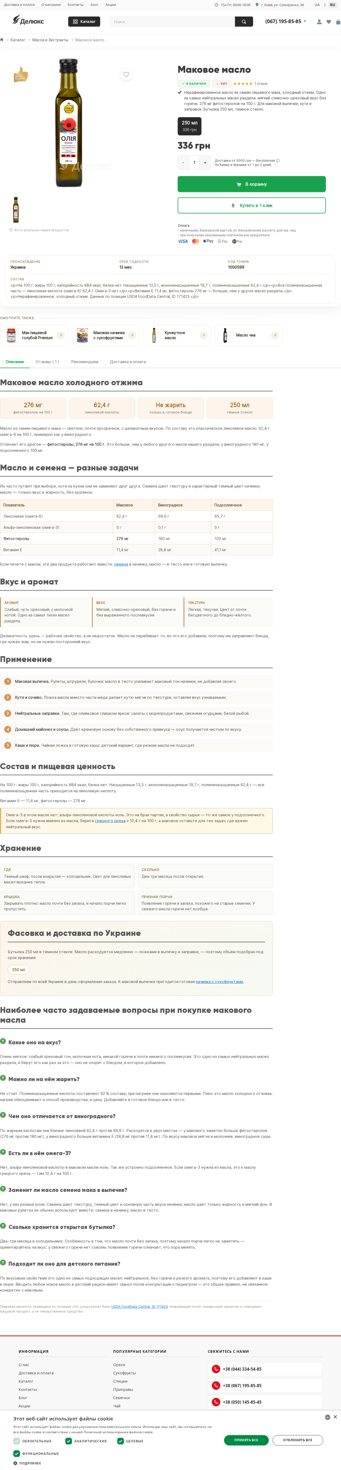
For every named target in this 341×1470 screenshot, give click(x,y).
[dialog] (170, 1440)
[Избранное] (328, 22)
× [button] (335, 1417)
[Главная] (1, 40)
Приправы (123, 1389)
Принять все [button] (246, 1440)
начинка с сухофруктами (219, 981)
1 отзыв (260, 83)
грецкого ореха (110, 820)
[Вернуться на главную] (35, 20)
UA (317, 4)
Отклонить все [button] (297, 1440)
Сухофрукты (124, 1372)
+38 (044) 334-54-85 (242, 1369)
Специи (120, 1381)
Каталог (87, 21)
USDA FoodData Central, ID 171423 (139, 1307)
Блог (95, 4)
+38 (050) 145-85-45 (242, 1402)
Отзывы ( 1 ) (47, 361)
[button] (278, 161)
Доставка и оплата (19, 4)
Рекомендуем (84, 361)
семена (121, 564)
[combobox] (327, 1417)
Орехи (119, 1364)
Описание (15, 361)
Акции (110, 4)
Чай (116, 1405)
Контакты (76, 4)
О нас (24, 1364)
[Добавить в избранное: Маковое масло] (126, 74)
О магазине (51, 4)
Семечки (121, 1397)
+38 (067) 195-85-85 (242, 1385)
